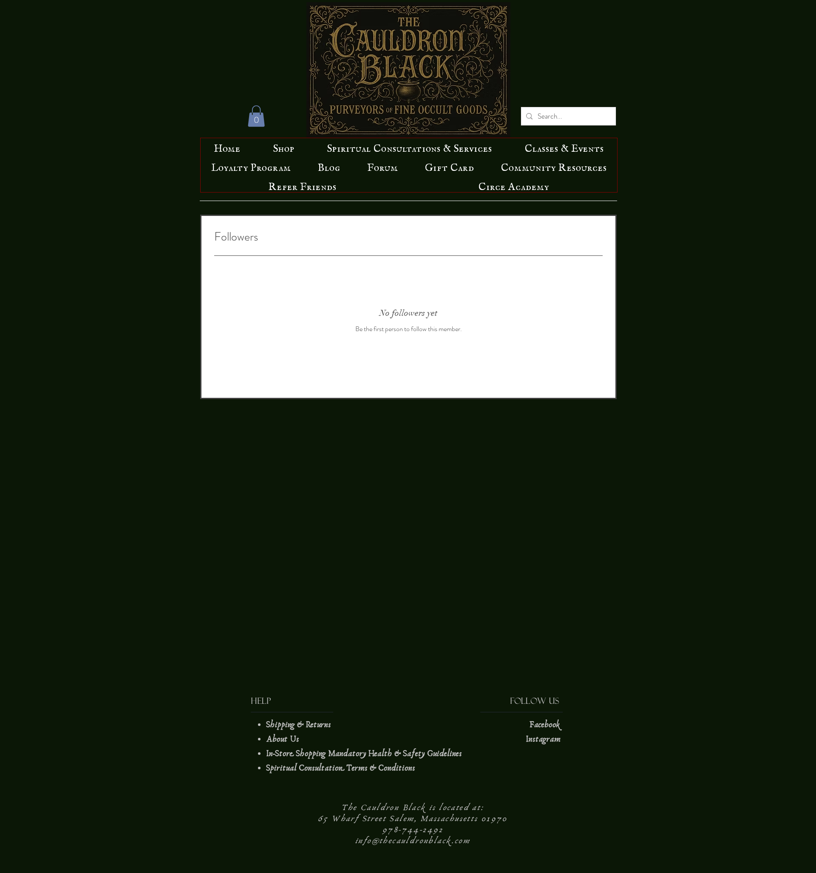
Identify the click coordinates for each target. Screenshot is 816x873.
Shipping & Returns (299, 724)
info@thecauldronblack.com (412, 840)
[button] (256, 116)
